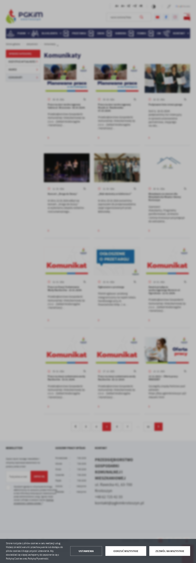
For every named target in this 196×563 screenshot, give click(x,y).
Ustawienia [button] (86, 551)
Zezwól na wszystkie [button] (169, 551)
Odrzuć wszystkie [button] (125, 551)
